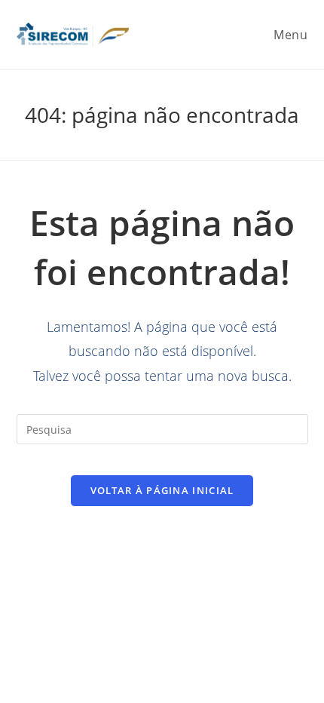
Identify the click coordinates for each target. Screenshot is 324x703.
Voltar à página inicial (162, 490)
